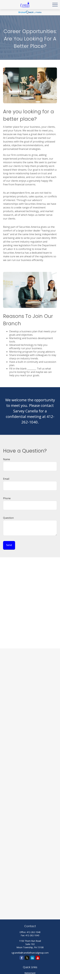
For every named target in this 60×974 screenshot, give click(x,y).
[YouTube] (38, 958)
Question (8, 518)
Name (6, 459)
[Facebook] (22, 958)
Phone (7, 498)
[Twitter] (27, 958)
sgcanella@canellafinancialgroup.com (30, 952)
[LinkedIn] (32, 958)
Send (9, 545)
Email (6, 478)
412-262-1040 (33, 932)
